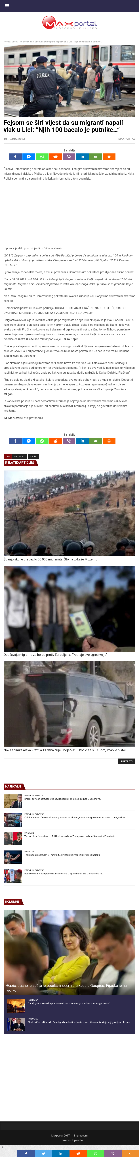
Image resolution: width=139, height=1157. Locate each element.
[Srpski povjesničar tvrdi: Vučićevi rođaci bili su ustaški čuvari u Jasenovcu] (13, 801)
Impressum (81, 1135)
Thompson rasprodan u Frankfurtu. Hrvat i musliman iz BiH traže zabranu (62, 855)
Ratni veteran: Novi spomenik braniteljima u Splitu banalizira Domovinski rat (63, 873)
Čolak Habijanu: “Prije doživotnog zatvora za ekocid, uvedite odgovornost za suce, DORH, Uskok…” (76, 817)
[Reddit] (55, 156)
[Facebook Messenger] (28, 156)
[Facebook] (15, 156)
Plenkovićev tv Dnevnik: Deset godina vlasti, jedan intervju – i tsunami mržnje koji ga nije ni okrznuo (79, 1022)
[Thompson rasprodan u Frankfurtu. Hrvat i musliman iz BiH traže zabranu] (13, 857)
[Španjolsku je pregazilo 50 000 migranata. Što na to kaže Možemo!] (69, 513)
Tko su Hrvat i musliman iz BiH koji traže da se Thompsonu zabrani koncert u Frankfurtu (69, 836)
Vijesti (15, 41)
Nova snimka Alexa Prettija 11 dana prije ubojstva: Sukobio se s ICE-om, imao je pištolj (65, 750)
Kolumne (33, 1000)
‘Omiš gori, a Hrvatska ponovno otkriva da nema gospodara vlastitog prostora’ (69, 1003)
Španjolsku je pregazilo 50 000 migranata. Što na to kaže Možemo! (51, 559)
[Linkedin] (82, 156)
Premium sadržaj (34, 795)
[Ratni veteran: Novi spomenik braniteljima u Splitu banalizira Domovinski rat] (13, 876)
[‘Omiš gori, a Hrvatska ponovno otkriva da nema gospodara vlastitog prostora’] (16, 1006)
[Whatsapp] (42, 156)
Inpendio (77, 1140)
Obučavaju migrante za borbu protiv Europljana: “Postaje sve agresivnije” (55, 655)
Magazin (29, 833)
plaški (33, 456)
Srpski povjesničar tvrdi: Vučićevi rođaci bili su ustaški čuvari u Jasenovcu (62, 799)
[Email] (95, 156)
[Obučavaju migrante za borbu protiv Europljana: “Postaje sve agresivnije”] (69, 609)
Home (7, 41)
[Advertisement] (69, 213)
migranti (19, 456)
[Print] (109, 156)
